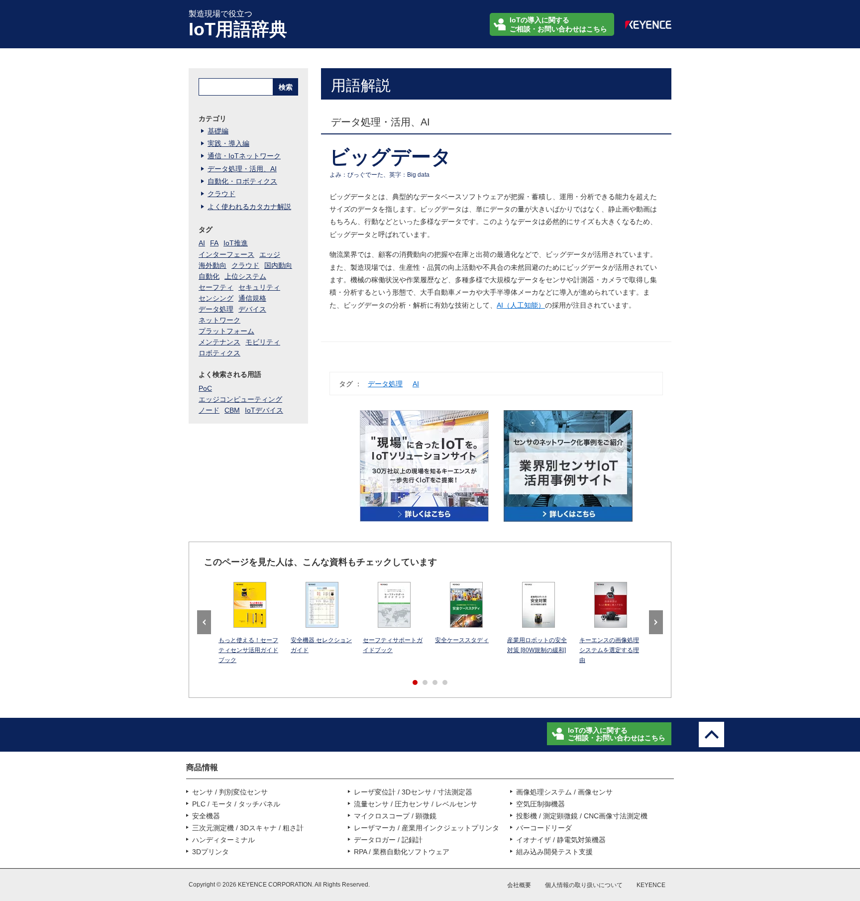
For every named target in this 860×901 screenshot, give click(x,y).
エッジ (269, 254)
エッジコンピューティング (240, 399)
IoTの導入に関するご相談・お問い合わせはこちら (558, 24)
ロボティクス (219, 353)
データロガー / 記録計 (388, 840)
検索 (286, 87)
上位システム (245, 276)
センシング (216, 298)
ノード (209, 410)
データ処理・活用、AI (242, 169)
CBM (232, 410)
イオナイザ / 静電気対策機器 (561, 840)
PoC (205, 388)
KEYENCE (651, 885)
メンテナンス (219, 342)
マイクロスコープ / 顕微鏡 (395, 816)
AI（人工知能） (521, 305)
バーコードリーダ (544, 828)
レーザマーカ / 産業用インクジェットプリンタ (426, 828)
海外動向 (212, 265)
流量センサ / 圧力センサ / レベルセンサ (415, 804)
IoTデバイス (264, 410)
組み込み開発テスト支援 (554, 852)
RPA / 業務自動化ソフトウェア (401, 852)
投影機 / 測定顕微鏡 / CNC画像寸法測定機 (581, 816)
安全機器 (206, 816)
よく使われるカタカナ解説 (249, 207)
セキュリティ (259, 287)
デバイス (252, 309)
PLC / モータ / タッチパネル (236, 804)
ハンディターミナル (223, 840)
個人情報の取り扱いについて (584, 885)
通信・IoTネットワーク (244, 156)
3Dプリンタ (210, 852)
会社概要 (519, 885)
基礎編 (218, 131)
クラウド (221, 194)
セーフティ (216, 287)
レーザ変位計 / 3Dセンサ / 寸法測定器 (413, 792)
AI (416, 384)
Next (656, 622)
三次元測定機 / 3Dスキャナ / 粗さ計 (248, 828)
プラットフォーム (226, 331)
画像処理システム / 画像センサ (564, 792)
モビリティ (262, 342)
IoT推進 (235, 243)
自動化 (209, 276)
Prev (204, 622)
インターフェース (226, 254)
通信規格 (252, 298)
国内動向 (278, 265)
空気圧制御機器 (540, 804)
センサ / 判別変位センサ (230, 792)
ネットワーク (219, 320)
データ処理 (385, 384)
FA (214, 243)
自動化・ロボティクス (242, 181)
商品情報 (202, 767)
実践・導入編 (228, 143)
